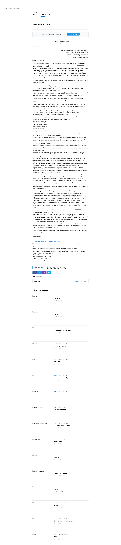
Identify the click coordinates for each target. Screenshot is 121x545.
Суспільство (39, 276)
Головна (5, 8)
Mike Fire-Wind (16, 8)
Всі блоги (10, 8)
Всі (67, 267)
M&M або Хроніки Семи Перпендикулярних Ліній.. (46, 241)
